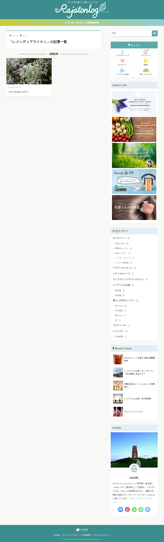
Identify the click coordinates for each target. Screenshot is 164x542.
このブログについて (122, 55)
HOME (84, 529)
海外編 (119, 295)
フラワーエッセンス (124, 268)
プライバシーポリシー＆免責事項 (76, 535)
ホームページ (146, 55)
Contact (57, 535)
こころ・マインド (124, 258)
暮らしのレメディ (146, 74)
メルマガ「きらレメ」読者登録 (80, 22)
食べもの (120, 306)
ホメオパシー (122, 65)
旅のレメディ (122, 253)
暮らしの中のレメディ (125, 300)
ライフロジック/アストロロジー (130, 279)
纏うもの (120, 315)
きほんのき (121, 243)
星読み (146, 65)
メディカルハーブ (123, 273)
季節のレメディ (123, 248)
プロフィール (121, 325)
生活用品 (120, 310)
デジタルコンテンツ (101, 535)
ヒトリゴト (120, 331)
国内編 (119, 290)
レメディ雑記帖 (123, 263)
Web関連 (120, 336)
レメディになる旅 (122, 74)
